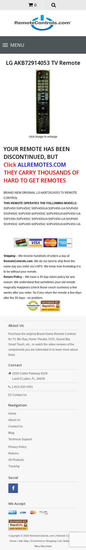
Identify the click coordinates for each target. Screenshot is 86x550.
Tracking (14, 466)
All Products (16, 460)
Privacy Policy (17, 447)
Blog (11, 433)
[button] (53, 4)
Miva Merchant (43, 546)
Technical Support (20, 439)
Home (12, 413)
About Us (14, 420)
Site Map (24, 541)
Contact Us (19, 395)
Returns (13, 453)
